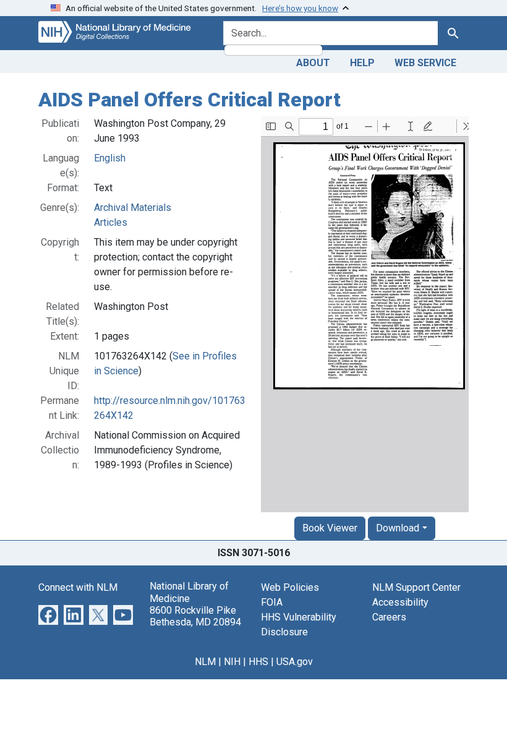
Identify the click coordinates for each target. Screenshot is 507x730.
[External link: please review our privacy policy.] (48, 614)
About (313, 63)
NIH (232, 662)
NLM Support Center (416, 587)
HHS (258, 662)
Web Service (425, 63)
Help (362, 63)
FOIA (272, 602)
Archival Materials (132, 207)
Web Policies (290, 587)
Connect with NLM (77, 587)
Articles (110, 222)
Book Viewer (329, 528)
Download (397, 528)
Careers (389, 617)
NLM (205, 662)
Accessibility (400, 602)
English (110, 158)
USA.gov (294, 662)
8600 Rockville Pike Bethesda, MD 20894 (195, 616)
